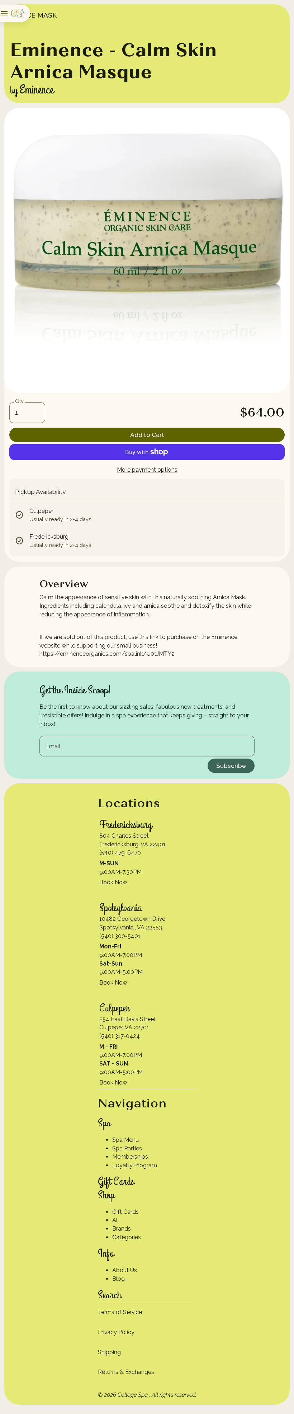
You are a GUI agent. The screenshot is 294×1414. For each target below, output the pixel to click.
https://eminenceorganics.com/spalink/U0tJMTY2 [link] (107, 653)
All (115, 1220)
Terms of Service (120, 1312)
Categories (126, 1237)
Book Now (113, 882)
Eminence (36, 90)
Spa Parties (127, 1148)
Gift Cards (125, 1211)
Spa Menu (125, 1139)
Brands (121, 1228)
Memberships (130, 1156)
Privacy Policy (116, 1332)
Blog (118, 1278)
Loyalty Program (134, 1165)
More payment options (147, 469)
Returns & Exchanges (126, 1372)
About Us (124, 1270)
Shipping (109, 1352)
